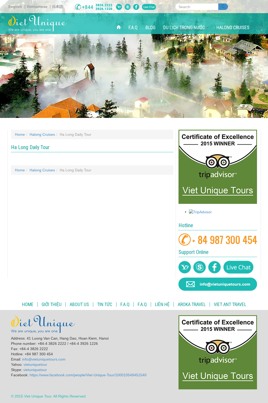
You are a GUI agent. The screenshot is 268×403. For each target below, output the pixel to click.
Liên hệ (162, 304)
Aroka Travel (192, 304)
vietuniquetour (35, 364)
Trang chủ (121, 21)
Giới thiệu (52, 304)
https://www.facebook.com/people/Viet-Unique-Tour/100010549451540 (88, 375)
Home (20, 134)
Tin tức (104, 304)
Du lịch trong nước (184, 27)
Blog (150, 27)
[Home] (39, 23)
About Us (79, 304)
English (15, 6)
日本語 (57, 6)
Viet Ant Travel (230, 304)
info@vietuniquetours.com (43, 359)
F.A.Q (133, 27)
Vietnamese (37, 6)
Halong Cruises (233, 27)
